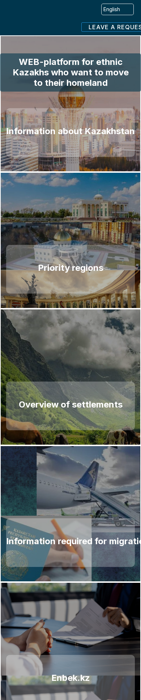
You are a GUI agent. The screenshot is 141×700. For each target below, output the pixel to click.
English (111, 9)
